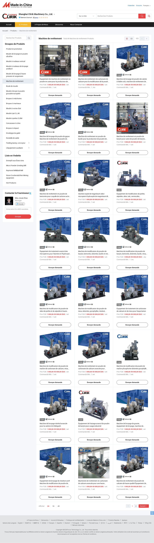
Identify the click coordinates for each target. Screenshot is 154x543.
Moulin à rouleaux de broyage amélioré (17, 67)
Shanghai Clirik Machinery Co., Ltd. (36, 14)
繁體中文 (36, 523)
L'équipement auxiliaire (14, 148)
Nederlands (118, 523)
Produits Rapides (113, 520)
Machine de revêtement (14, 81)
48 (59, 506)
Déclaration (45, 520)
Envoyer (18, 216)
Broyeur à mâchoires (14, 98)
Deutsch (67, 523)
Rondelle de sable (12, 138)
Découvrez (59, 24)
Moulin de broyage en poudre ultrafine (17, 55)
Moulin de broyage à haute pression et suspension (16, 75)
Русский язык (93, 523)
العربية (110, 523)
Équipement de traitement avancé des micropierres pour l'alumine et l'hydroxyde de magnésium (55, 253)
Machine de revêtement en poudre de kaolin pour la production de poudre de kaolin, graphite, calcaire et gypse (92, 138)
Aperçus (124, 520)
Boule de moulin (12, 86)
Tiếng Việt (148, 523)
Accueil (8, 24)
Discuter (21, 204)
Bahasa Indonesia (78, 525)
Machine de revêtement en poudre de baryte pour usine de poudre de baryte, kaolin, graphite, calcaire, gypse (131, 138)
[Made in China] (17, 5)
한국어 (103, 523)
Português (75, 523)
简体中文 (28, 523)
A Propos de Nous (41, 24)
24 (48, 506)
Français (51, 523)
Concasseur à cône (13, 123)
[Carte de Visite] (30, 193)
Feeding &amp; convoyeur (15, 143)
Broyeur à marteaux (13, 103)
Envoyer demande (55, 95)
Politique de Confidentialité (75, 520)
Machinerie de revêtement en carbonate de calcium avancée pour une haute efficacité (93, 483)
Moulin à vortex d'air (13, 108)
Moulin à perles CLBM (14, 118)
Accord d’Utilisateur (57, 520)
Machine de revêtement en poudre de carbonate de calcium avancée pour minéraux (92, 368)
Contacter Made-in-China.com (96, 520)
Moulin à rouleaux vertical (15, 61)
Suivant (143, 506)
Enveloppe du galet (13, 133)
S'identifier (131, 5)
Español (59, 523)
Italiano (84, 523)
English (20, 523)
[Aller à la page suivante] (146, 38)
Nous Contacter (76, 24)
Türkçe (140, 523)
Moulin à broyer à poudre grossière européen (15, 92)
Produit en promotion (14, 49)
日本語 (44, 523)
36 (53, 506)
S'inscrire (139, 5)
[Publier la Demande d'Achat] (149, 16)
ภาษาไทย (132, 523)
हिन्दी (125, 523)
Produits (24, 24)
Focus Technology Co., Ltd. (75, 530)
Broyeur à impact (12, 128)
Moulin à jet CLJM (12, 113)
